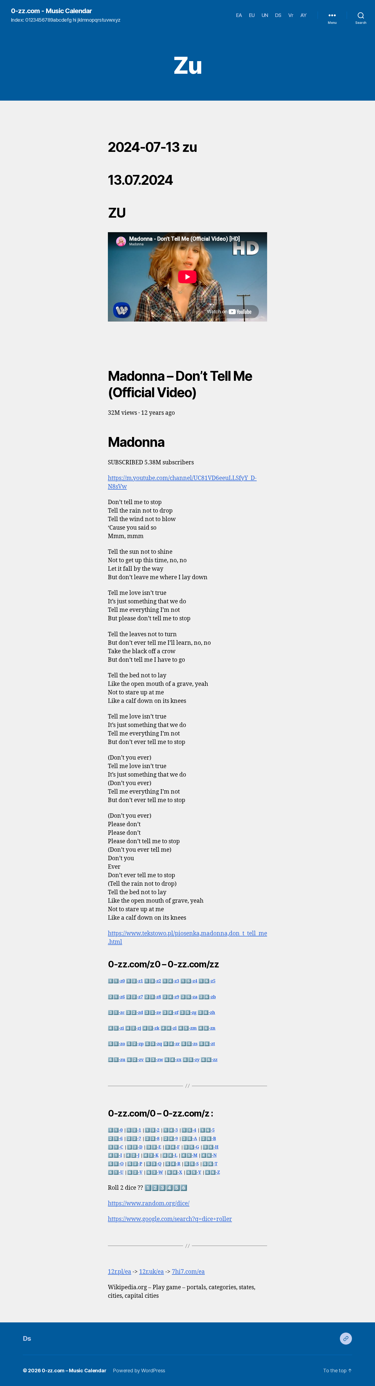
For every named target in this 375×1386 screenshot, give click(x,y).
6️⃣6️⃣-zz (209, 1060)
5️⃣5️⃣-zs (189, 1044)
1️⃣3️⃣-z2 (152, 981)
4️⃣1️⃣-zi (116, 1028)
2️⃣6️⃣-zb (207, 997)
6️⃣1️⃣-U (116, 1172)
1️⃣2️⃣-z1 (134, 981)
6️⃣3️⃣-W (154, 1172)
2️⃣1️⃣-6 (115, 1138)
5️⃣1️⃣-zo (116, 1044)
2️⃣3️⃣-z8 (152, 997)
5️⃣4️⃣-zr (171, 1044)
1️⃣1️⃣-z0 (116, 981)
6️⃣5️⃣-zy (191, 1060)
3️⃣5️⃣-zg (188, 1012)
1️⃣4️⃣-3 (170, 1130)
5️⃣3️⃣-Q (153, 1164)
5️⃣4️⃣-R (172, 1164)
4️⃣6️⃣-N (209, 1155)
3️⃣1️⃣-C (115, 1147)
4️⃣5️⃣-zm (187, 1028)
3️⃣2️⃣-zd (134, 1012)
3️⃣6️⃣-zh (206, 1012)
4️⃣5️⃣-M (189, 1155)
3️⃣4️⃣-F (172, 1147)
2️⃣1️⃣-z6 (116, 997)
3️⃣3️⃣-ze (152, 1012)
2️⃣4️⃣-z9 (170, 997)
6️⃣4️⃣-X (174, 1172)
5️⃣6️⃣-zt (207, 1044)
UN (265, 15)
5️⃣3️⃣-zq (153, 1044)
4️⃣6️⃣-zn (207, 1028)
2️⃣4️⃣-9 (170, 1138)
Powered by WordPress (139, 1370)
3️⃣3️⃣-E (153, 1147)
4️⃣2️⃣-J (132, 1155)
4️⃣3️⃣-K (151, 1155)
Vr (290, 15)
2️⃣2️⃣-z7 (134, 997)
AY (303, 15)
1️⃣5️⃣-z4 (188, 981)
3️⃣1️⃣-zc (116, 1012)
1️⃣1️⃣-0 (115, 1130)
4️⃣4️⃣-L (169, 1155)
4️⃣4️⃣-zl (169, 1028)
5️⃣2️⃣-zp (135, 1044)
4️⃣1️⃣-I (115, 1155)
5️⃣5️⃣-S (191, 1164)
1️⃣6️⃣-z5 (207, 981)
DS (278, 15)
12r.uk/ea (151, 1272)
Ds (27, 1338)
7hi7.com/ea (188, 1272)
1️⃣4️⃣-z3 (170, 981)
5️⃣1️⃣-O (116, 1164)
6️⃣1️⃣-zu (116, 1060)
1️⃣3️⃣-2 (152, 1130)
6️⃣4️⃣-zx (172, 1060)
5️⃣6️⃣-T (209, 1164)
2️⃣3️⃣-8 (152, 1138)
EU (252, 15)
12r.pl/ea (119, 1272)
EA (239, 15)
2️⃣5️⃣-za (188, 997)
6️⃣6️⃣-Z (212, 1172)
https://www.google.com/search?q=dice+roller (170, 1219)
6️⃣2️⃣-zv (135, 1060)
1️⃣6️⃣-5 (207, 1130)
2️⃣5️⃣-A (189, 1138)
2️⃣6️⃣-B (208, 1138)
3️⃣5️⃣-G (191, 1147)
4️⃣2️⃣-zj (133, 1028)
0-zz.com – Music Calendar (74, 1370)
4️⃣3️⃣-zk (150, 1028)
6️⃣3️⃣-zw (154, 1060)
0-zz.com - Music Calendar (51, 11)
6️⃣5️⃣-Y (193, 1172)
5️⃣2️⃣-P (134, 1164)
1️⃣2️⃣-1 (133, 1130)
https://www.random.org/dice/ (148, 1203)
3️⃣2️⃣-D (134, 1147)
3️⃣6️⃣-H (211, 1147)
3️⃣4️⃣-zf (170, 1012)
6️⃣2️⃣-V (134, 1172)
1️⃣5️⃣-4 (188, 1130)
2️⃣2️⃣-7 (133, 1138)
